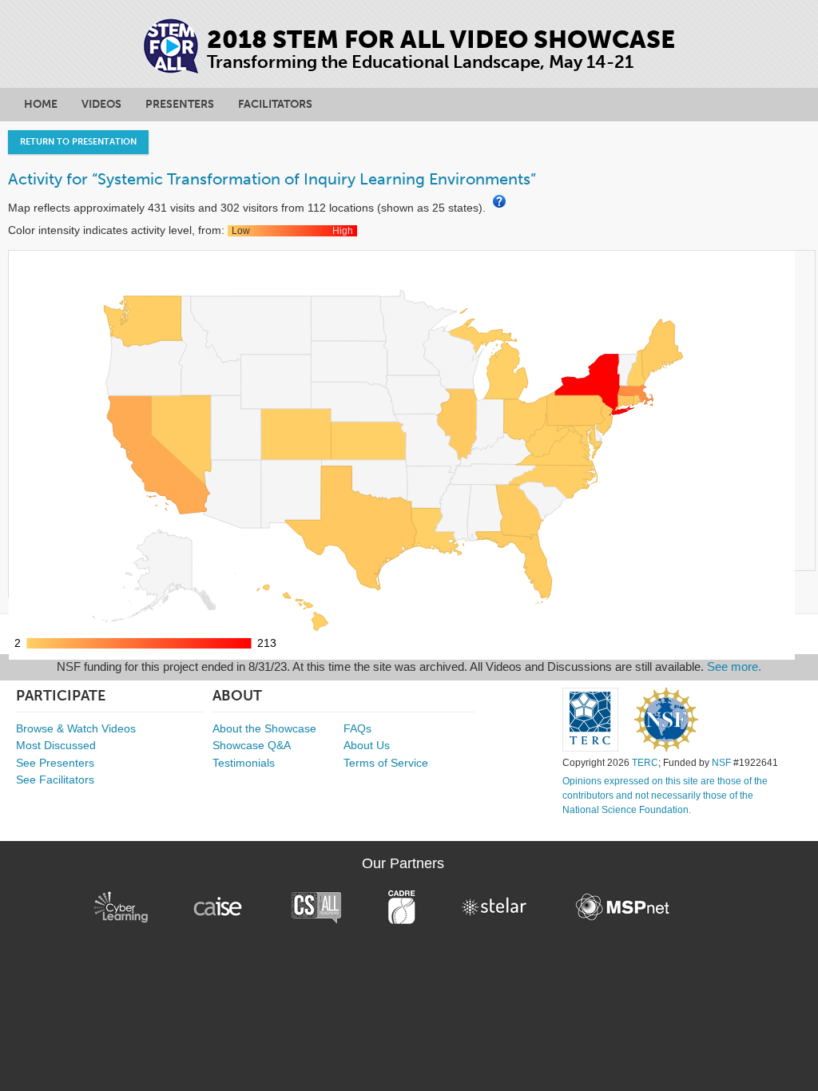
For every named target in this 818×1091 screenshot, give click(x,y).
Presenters (179, 104)
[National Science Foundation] (666, 720)
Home (41, 104)
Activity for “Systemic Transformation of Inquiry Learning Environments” (272, 178)
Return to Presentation (78, 142)
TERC (645, 762)
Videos (101, 104)
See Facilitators (55, 779)
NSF (721, 762)
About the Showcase (264, 728)
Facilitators (275, 104)
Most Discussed (56, 745)
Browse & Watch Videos (76, 728)
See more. (734, 666)
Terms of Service (385, 762)
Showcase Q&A (251, 745)
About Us (366, 745)
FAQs (357, 728)
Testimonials (243, 762)
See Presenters (55, 762)
